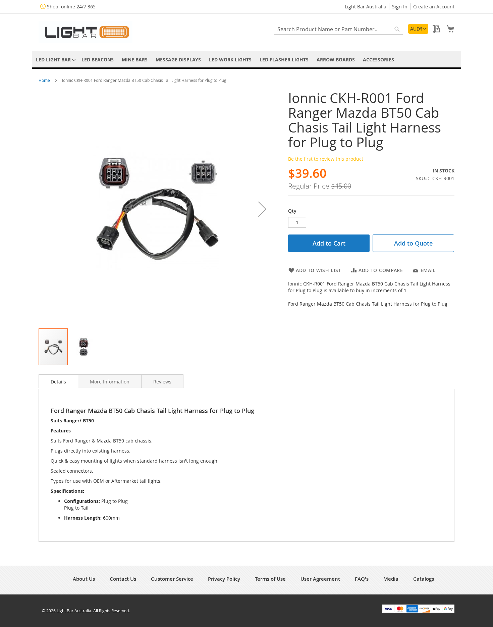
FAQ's (362, 578)
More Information (109, 381)
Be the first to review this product (325, 159)
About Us (84, 578)
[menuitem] (54, 59)
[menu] (246, 59)
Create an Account (433, 6)
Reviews (162, 381)
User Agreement (320, 578)
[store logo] (85, 32)
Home (45, 80)
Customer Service (172, 578)
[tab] (58, 381)
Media (390, 578)
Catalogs (423, 578)
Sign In (399, 6)
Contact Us (123, 578)
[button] (418, 29)
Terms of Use (270, 578)
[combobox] (338, 29)
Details (58, 381)
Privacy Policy (224, 578)
